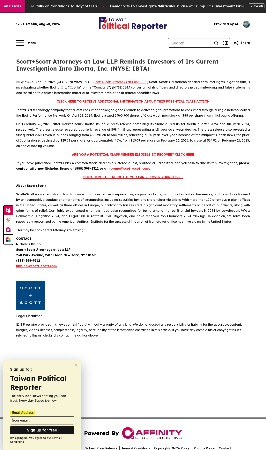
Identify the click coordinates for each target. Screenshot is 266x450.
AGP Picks (12, 6)
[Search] (216, 42)
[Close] (76, 365)
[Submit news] (8, 210)
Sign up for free (42, 430)
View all (256, 6)
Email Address (22, 413)
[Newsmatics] (8, 239)
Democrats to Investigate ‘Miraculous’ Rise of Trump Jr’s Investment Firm (177, 6)
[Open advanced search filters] (225, 42)
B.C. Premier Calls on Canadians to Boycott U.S (55, 6)
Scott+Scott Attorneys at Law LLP (119, 82)
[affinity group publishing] (8, 230)
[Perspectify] (8, 220)
